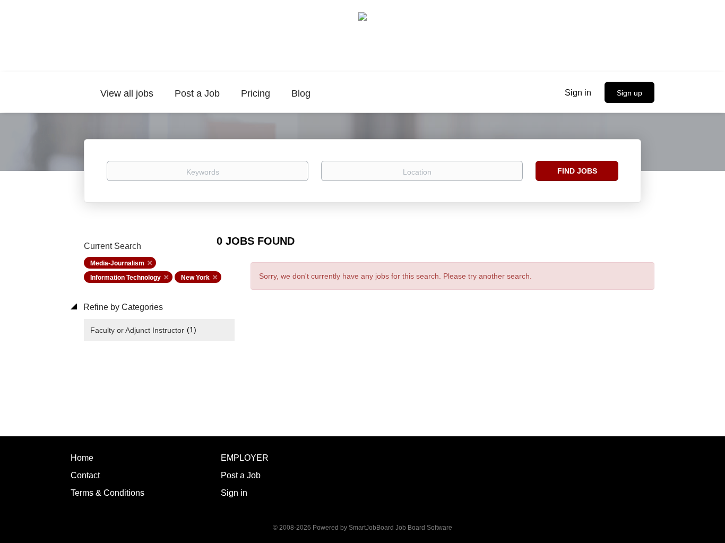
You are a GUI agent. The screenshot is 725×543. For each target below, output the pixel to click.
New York (195, 277)
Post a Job (241, 475)
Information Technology (125, 277)
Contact (85, 475)
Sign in (578, 92)
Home (82, 457)
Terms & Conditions (107, 492)
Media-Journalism (117, 263)
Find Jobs (577, 171)
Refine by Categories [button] (122, 307)
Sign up (629, 93)
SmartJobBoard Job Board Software (400, 527)
